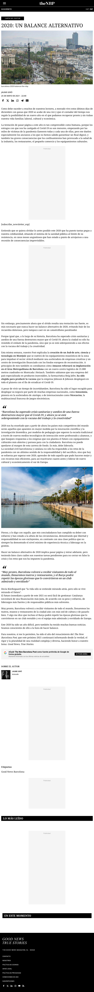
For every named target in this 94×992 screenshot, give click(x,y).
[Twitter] (8, 100)
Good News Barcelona (12, 771)
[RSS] (23, 986)
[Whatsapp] (17, 100)
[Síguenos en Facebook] (3, 986)
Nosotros (6, 960)
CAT (87, 9)
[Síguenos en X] (7, 986)
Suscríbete (6, 9)
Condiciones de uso (10, 977)
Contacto (6, 956)
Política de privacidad (11, 973)
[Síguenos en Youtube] (19, 986)
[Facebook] (3, 100)
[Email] (27, 100)
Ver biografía (15, 674)
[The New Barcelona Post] (14, 941)
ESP (91, 9)
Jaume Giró (6, 92)
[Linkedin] (12, 100)
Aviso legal (7, 969)
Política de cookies (10, 965)
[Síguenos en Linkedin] (11, 986)
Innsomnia (81, 391)
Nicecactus (76, 395)
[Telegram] (22, 100)
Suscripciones (8, 981)
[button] (4, 3)
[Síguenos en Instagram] (15, 986)
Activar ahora (81, 654)
